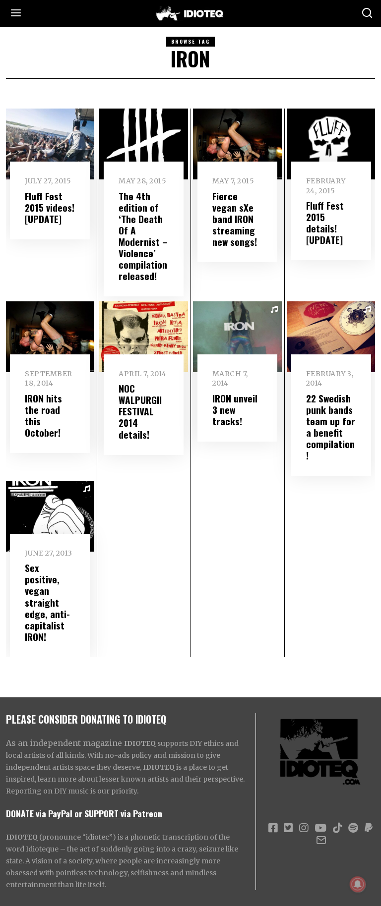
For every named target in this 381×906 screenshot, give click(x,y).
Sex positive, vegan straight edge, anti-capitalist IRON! (47, 602)
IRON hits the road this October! (43, 415)
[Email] (321, 840)
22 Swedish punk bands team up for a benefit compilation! (330, 426)
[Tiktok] (337, 828)
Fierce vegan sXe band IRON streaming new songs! (234, 219)
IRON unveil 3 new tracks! (234, 409)
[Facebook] (273, 828)
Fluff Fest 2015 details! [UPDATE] (325, 222)
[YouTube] (320, 828)
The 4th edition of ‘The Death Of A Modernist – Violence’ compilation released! (143, 236)
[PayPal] (368, 828)
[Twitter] (288, 828)
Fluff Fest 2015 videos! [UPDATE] (49, 207)
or (78, 813)
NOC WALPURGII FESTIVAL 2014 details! (140, 411)
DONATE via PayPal (39, 813)
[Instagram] (304, 828)
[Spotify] (353, 828)
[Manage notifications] (358, 884)
